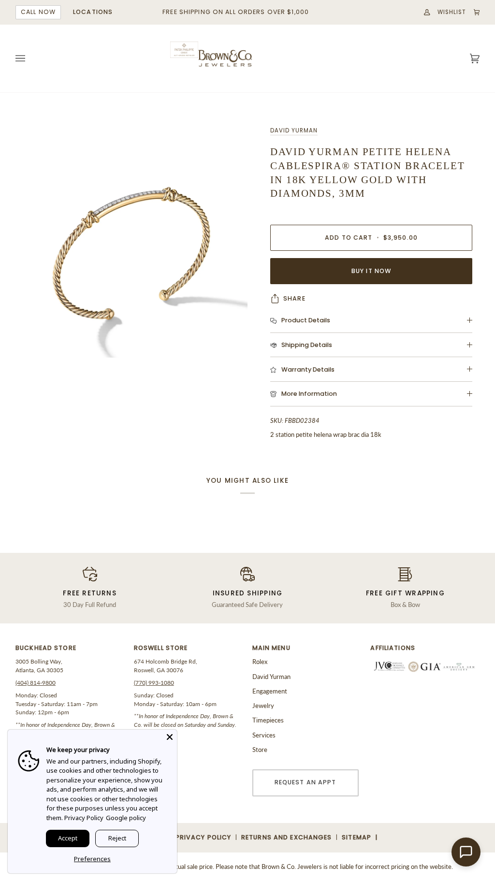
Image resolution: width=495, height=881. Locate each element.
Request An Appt (305, 782)
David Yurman (294, 130)
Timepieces (268, 720)
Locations (93, 12)
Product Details (305, 320)
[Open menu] (29, 58)
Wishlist (451, 12)
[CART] (473, 12)
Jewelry (263, 705)
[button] (70, 651)
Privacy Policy (83, 817)
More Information (309, 394)
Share (294, 298)
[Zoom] (131, 242)
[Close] (170, 737)
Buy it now (371, 271)
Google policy (126, 817)
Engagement (269, 691)
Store (259, 749)
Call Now (38, 12)
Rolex (259, 661)
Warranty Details (308, 369)
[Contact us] (465, 852)
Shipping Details (306, 345)
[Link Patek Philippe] (184, 50)
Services (264, 735)
